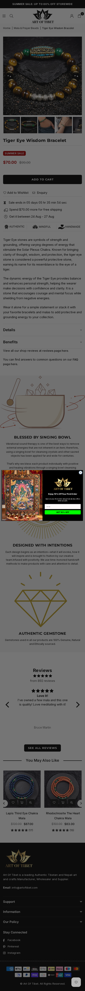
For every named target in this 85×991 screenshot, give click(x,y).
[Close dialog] (80, 472)
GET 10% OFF (62, 512)
